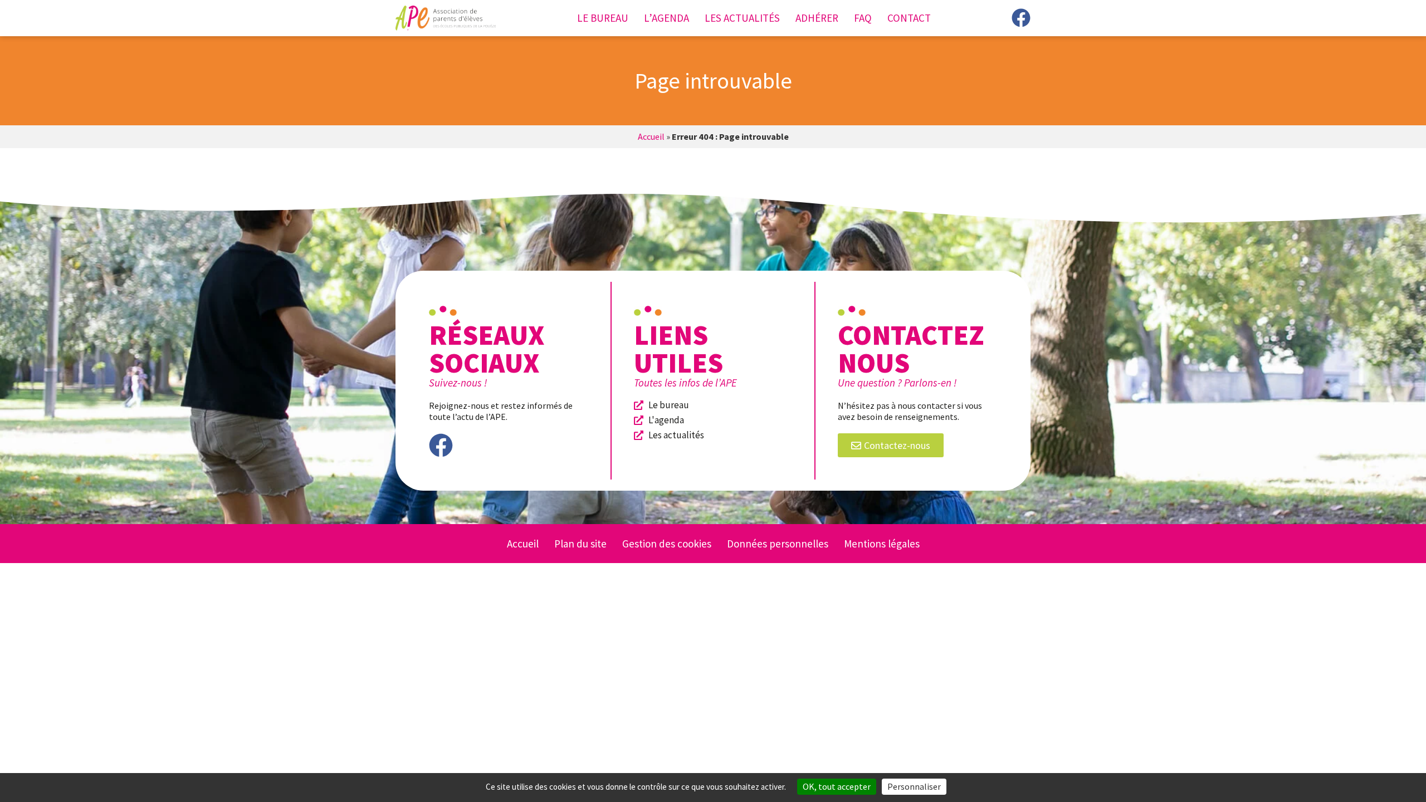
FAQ (863, 18)
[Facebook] (1021, 17)
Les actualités (742, 18)
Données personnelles (777, 543)
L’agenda (666, 18)
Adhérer (816, 18)
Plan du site (580, 543)
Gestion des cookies (666, 543)
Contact (909, 18)
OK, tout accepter (837, 786)
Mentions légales (882, 543)
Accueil (651, 136)
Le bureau (602, 18)
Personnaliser (914, 786)
